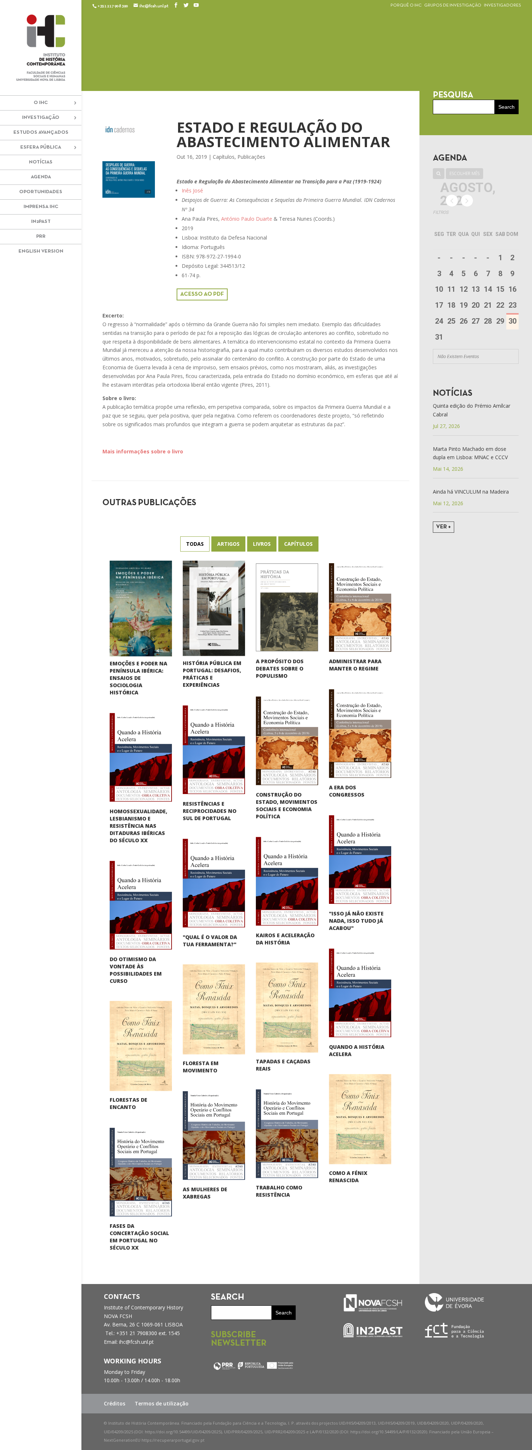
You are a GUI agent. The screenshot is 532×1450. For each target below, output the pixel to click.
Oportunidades (40, 192)
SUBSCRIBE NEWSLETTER (238, 1339)
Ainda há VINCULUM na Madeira (471, 491)
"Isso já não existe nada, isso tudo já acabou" (356, 920)
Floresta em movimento (201, 1067)
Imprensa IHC (41, 206)
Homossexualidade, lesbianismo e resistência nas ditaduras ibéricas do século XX (138, 826)
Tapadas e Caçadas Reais (283, 1065)
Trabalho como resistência (279, 1191)
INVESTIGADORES (502, 5)
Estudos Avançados (40, 132)
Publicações (251, 156)
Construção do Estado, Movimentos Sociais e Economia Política (286, 805)
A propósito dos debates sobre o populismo (280, 668)
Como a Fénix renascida (348, 1176)
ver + (443, 526)
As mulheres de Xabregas (205, 1193)
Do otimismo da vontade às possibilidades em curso (136, 970)
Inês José (192, 190)
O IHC (41, 102)
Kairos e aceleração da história (285, 939)
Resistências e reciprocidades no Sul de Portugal (209, 811)
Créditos (114, 1403)
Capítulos (224, 156)
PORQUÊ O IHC (406, 5)
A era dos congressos (346, 791)
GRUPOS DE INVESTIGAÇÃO (452, 5)
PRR (41, 236)
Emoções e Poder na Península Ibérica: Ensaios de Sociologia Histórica (138, 678)
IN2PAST (41, 221)
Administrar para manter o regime (355, 665)
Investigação (40, 117)
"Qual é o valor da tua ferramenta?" (210, 941)
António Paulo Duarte (246, 218)
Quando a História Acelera (356, 1050)
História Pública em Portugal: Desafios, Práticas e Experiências (212, 674)
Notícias (40, 162)
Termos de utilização (162, 1403)
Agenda (41, 177)
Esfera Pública (40, 147)
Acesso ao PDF (202, 294)
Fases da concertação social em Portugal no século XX (139, 1236)
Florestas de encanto (128, 1103)
